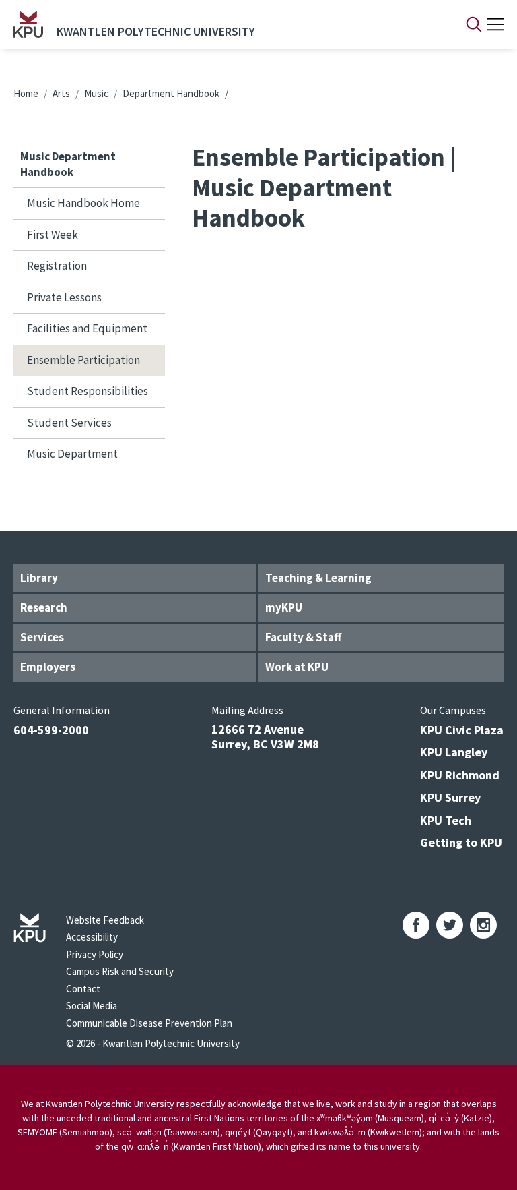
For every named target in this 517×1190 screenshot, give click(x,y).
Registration (57, 265)
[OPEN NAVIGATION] (495, 24)
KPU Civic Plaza (462, 730)
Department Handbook (171, 93)
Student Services (69, 422)
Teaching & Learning (318, 577)
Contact (83, 988)
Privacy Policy (94, 954)
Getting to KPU (461, 842)
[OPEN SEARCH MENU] (474, 24)
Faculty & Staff (303, 637)
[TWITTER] (449, 925)
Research (43, 607)
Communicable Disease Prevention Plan (149, 1023)
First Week (52, 234)
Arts (61, 93)
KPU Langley (453, 752)
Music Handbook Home (83, 203)
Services (42, 637)
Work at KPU (297, 666)
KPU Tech (445, 820)
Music (96, 93)
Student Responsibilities (87, 391)
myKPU (283, 607)
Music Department (72, 453)
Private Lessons (64, 297)
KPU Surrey (450, 797)
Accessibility (92, 936)
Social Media (91, 1005)
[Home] (28, 24)
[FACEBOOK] (416, 925)
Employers (47, 666)
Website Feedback (105, 920)
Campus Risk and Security (120, 971)
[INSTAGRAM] (483, 925)
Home (25, 93)
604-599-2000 (51, 730)
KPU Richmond (459, 775)
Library (39, 577)
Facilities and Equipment (87, 328)
